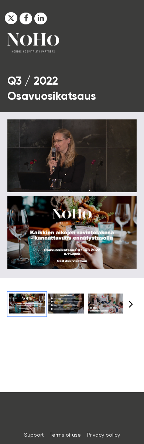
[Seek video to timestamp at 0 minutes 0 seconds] (27, 304)
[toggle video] (103, 181)
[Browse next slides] (131, 304)
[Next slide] (131, 233)
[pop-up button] (114, 181)
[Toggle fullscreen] (131, 201)
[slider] (72, 170)
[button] (11, 18)
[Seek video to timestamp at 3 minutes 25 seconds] (105, 304)
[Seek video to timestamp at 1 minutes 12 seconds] (66, 304)
